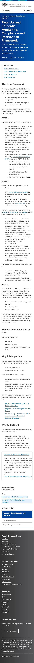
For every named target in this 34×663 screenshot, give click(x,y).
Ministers (5, 541)
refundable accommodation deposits (14, 212)
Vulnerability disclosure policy (12, 584)
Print (14, 58)
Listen (6, 58)
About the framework (11, 69)
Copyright (5, 569)
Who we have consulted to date (15, 72)
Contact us (5, 551)
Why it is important (10, 74)
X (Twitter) (5, 607)
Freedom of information (10, 549)
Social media (6, 579)
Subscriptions (6, 582)
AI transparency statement (11, 546)
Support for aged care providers (12, 525)
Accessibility (6, 567)
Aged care (6, 497)
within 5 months (20, 204)
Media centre (6, 594)
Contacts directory (8, 554)
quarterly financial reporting (18, 192)
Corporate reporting (9, 544)
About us (5, 539)
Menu (7, 11)
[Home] (17, 4)
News (3, 597)
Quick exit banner (8, 577)
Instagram (5, 612)
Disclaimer (5, 572)
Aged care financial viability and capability (13, 17)
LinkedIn (4, 604)
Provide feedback (10, 631)
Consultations (6, 599)
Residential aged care (19, 497)
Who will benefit (9, 77)
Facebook (5, 602)
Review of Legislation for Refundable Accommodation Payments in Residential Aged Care (18, 416)
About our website (8, 564)
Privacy (4, 574)
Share (22, 58)
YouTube (5, 609)
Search (29, 11)
